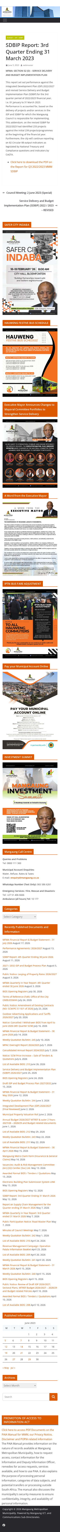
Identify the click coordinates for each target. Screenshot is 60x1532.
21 (21, 1352)
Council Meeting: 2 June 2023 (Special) (29, 192)
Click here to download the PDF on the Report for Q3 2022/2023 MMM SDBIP (31, 166)
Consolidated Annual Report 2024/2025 (23, 1050)
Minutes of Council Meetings (18, 1230)
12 (6, 1346)
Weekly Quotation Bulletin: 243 (19, 1136)
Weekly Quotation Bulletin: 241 (19, 1259)
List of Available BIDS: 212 (16, 1131)
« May (6, 1367)
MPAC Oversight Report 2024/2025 (21, 1045)
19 (6, 1352)
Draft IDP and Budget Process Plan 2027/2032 (27, 1083)
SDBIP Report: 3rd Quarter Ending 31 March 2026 (29, 1195)
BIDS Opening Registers (15, 991)
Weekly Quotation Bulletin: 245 (19, 1039)
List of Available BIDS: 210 (16, 1240)
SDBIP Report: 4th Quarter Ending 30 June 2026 (28, 956)
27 (13, 1359)
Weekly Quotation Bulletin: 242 (19, 1235)
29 (29, 1359)
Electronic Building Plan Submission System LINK (29, 1181)
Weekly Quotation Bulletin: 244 (19, 1100)
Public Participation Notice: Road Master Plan (27, 1221)
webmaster (28, 65)
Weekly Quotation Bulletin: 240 (19, 1273)
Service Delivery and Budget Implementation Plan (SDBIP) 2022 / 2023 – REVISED (29, 205)
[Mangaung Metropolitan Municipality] (30, 8)
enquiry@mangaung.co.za (25, 877)
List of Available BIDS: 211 (16, 1142)
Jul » (13, 1367)
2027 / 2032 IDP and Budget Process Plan (24, 965)
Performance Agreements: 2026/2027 (22, 948)
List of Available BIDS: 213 (16, 1064)
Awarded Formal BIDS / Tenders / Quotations (27, 1173)
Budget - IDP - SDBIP (15, 38)
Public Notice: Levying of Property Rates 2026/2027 (30, 974)
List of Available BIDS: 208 (16, 1304)
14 (21, 1346)
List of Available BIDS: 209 (16, 1254)
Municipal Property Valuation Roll (20, 1114)
